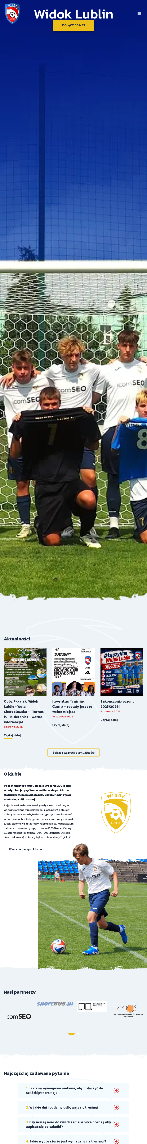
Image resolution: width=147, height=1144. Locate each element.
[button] (71, 1034)
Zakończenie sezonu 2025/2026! (117, 704)
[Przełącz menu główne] (139, 14)
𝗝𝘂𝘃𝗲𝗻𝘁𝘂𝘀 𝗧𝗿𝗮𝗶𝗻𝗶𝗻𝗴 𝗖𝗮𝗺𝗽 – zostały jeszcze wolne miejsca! (72, 706)
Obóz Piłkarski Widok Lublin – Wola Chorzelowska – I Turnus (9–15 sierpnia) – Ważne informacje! (23, 711)
